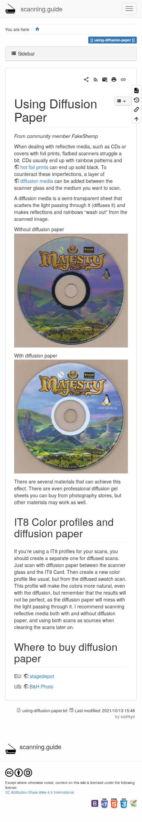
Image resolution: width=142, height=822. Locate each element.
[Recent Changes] (96, 78)
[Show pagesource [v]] (136, 90)
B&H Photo (41, 686)
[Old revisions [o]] (136, 99)
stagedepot (42, 676)
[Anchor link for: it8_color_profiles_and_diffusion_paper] (88, 533)
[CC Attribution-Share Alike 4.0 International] (18, 772)
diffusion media (36, 180)
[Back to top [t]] (136, 118)
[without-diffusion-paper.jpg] (71, 289)
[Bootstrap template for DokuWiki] (94, 802)
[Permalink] (123, 78)
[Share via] (86, 78)
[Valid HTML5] (114, 802)
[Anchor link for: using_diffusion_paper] (53, 116)
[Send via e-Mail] (105, 78)
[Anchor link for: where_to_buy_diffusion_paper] (46, 658)
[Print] (114, 78)
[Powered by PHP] (104, 802)
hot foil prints (34, 167)
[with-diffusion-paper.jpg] (71, 415)
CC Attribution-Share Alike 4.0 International (39, 792)
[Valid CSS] (123, 802)
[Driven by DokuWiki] (133, 802)
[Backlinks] (136, 109)
